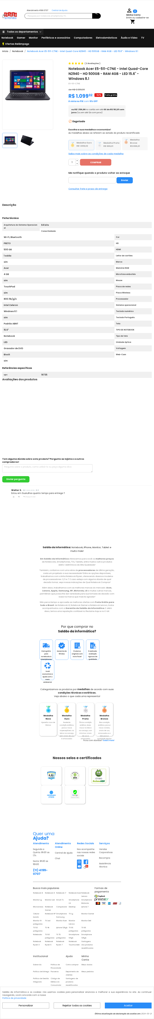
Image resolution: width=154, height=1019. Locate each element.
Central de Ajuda (59, 10)
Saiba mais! (108, 740)
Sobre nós (37, 964)
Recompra (104, 857)
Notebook (7, 37)
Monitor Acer (61, 920)
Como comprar (72, 964)
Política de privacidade (14, 998)
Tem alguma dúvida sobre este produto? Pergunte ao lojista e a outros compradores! (43, 460)
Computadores (83, 37)
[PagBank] (100, 896)
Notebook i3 (50, 893)
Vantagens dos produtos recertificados (87, 944)
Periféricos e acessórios (56, 37)
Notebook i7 (61, 893)
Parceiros (55, 971)
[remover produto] (77, 164)
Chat (57, 858)
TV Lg (71, 913)
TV (142, 37)
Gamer (21, 37)
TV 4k (47, 927)
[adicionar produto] (77, 160)
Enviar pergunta (15, 479)
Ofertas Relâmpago (15, 44)
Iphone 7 (84, 907)
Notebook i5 (38, 893)
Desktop (72, 907)
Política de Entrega (41, 971)
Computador (61, 907)
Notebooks (37, 934)
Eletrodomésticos (106, 37)
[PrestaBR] (102, 899)
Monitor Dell (86, 920)
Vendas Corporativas (106, 851)
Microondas (38, 907)
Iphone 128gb (61, 927)
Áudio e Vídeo (129, 37)
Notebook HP (50, 913)
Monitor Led (50, 900)
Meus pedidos (88, 971)
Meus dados (87, 964)
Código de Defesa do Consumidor (56, 981)
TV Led (47, 920)
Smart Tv (60, 900)
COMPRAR (95, 162)
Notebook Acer (75, 893)
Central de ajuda (63, 852)
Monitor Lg (37, 900)
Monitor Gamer (87, 913)
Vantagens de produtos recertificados (72, 981)
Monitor (33, 37)
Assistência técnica (105, 865)
